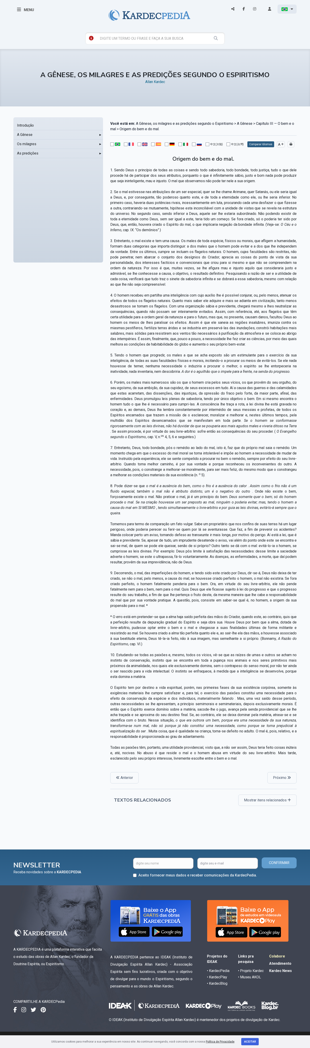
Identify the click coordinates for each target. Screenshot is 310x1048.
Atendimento (280, 963)
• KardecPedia (218, 971)
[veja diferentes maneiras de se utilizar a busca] (91, 38)
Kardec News (280, 971)
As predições (27, 153)
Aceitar (250, 1041)
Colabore (277, 956)
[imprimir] (291, 144)
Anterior (126, 778)
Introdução (25, 125)
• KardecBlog (217, 983)
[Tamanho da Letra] (281, 144)
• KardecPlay (217, 977)
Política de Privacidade (220, 1041)
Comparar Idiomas (260, 144)
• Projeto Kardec (251, 971)
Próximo (280, 778)
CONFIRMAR (279, 863)
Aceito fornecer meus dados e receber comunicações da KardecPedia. (197, 875)
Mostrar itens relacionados (266, 800)
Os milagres (26, 144)
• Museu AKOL (249, 977)
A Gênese (24, 135)
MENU (28, 10)
